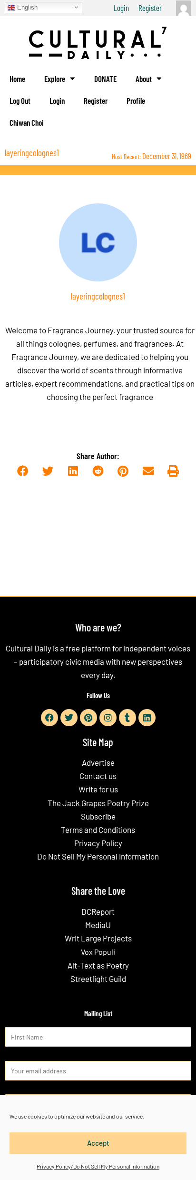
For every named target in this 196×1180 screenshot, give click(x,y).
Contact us (98, 775)
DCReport (98, 911)
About (144, 78)
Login (121, 7)
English (26, 6)
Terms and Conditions (98, 829)
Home (17, 78)
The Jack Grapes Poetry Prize (98, 803)
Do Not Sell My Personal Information (98, 856)
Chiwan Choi (27, 122)
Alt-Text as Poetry (98, 965)
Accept (98, 1143)
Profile (136, 100)
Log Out (20, 100)
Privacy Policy (98, 843)
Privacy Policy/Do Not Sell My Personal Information (98, 1166)
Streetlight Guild (98, 978)
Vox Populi (98, 951)
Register (150, 7)
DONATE (105, 78)
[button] (22, 471)
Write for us (98, 789)
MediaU (98, 925)
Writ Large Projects (98, 938)
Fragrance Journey (80, 330)
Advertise (98, 762)
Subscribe (98, 816)
